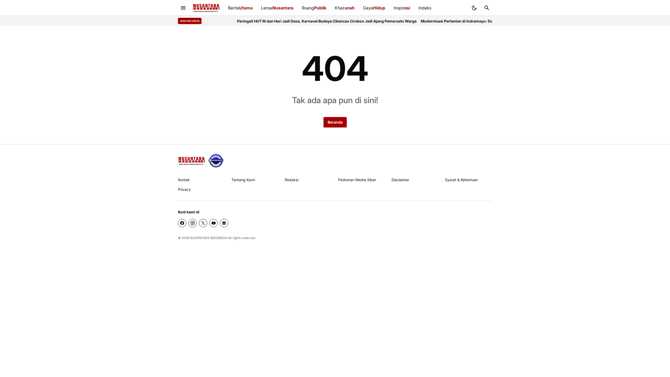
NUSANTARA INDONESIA (208, 238)
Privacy (184, 189)
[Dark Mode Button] (474, 8)
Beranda (335, 122)
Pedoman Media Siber (357, 180)
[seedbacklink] (216, 161)
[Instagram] (192, 223)
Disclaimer (400, 180)
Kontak (184, 180)
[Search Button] (487, 8)
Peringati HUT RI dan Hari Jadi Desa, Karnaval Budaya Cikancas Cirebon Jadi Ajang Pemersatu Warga (314, 21)
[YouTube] (213, 223)
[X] (203, 223)
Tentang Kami (243, 180)
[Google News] (224, 223)
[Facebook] (182, 223)
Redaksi (291, 180)
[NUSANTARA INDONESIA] (206, 8)
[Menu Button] (183, 8)
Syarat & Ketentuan (461, 180)
